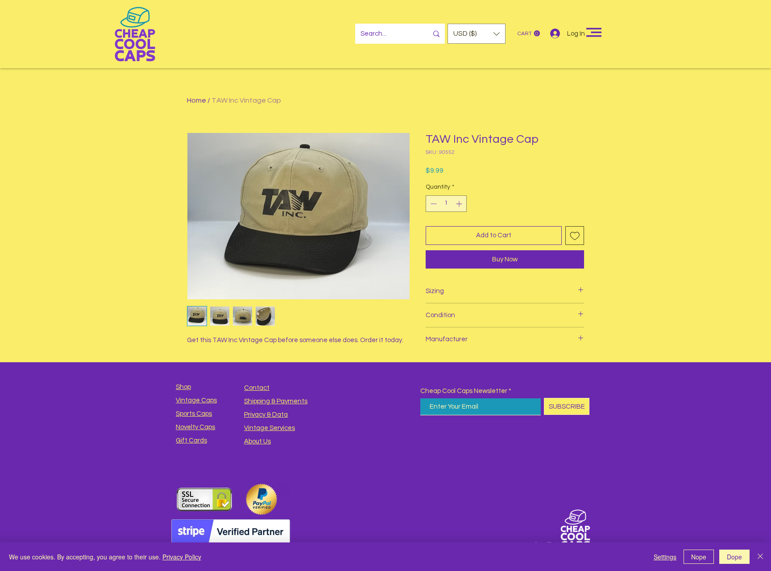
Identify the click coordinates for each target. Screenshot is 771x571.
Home (196, 100)
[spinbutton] (446, 203)
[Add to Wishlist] (574, 235)
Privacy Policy (181, 556)
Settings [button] (665, 556)
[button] (477, 34)
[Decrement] (432, 203)
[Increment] (459, 203)
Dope (734, 556)
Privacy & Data (266, 414)
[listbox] (477, 34)
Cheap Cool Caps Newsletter (463, 391)
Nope (698, 556)
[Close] (760, 557)
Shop (183, 387)
